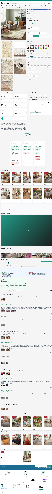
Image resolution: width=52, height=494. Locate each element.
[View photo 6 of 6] (14, 311)
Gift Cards (14, 485)
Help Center (27, 487)
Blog (13, 486)
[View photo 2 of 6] (4, 311)
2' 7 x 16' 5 (33, 68)
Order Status (49, 0)
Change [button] (32, 41)
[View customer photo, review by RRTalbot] (33, 255)
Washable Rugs (11, 5)
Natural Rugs (16, 5)
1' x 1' (28, 62)
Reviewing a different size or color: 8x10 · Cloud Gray (7, 286)
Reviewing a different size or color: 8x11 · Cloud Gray (6, 335)
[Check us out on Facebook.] (39, 486)
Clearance (50, 5)
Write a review (35, 13)
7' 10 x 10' (49, 56)
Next (32, 413)
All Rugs (2, 5)
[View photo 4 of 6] (9, 311)
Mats (32, 5)
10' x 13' (36, 58)
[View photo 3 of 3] (7, 363)
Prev (23, 413)
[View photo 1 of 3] (2, 363)
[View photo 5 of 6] (12, 311)
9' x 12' (32, 58)
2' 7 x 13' (49, 66)
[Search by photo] (11, 3)
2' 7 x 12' (45, 66)
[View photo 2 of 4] (4, 337)
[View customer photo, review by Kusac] (8, 255)
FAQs (26, 486)
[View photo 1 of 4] (2, 337)
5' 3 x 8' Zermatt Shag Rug (25, 183)
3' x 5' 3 (32, 56)
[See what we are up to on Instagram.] (40, 486)
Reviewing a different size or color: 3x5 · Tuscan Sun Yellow (7, 297)
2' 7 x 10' (42, 66)
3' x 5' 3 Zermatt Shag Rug (15, 183)
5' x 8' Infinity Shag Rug (4, 183)
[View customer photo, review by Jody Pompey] (28, 255)
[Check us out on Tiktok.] (41, 486)
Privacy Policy (48, 467)
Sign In (45, 3)
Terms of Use (2, 488)
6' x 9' (42, 56)
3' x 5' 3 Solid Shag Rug (36, 183)
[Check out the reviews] (41, 490)
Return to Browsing (3, 7)
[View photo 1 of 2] (2, 299)
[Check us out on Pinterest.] (43, 486)
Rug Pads (29, 5)
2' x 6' (35, 66)
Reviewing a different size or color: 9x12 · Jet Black (6, 371)
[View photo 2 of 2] (4, 299)
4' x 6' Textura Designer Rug (4, 446)
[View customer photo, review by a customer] (3, 255)
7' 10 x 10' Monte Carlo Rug (47, 183)
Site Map (14, 488)
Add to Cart (36, 36)
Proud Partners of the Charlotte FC (17, 484)
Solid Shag (13, 7)
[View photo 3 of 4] (7, 337)
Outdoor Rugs (21, 5)
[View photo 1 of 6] (2, 311)
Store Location (15, 487)
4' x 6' (35, 56)
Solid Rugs (10, 7)
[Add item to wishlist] (9, 172)
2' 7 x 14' (29, 68)
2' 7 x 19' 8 (37, 68)
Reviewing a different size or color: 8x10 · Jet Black (6, 383)
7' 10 (30, 79)
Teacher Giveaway (15, 492)
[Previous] (1, 178)
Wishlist (49, 3)
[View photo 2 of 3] (4, 363)
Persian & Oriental (6, 5)
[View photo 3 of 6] (7, 311)
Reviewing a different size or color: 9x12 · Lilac (6, 309)
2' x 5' (31, 66)
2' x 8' (38, 66)
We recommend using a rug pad (35, 30)
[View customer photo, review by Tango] (13, 255)
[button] (24, 10)
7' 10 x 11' (29, 58)
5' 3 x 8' (39, 56)
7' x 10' (45, 56)
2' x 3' (28, 56)
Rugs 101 (27, 488)
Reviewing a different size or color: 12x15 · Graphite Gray (7, 348)
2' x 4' (28, 66)
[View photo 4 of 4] (9, 337)
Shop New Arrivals (26, 0)
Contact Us (27, 484)
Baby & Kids (25, 5)
